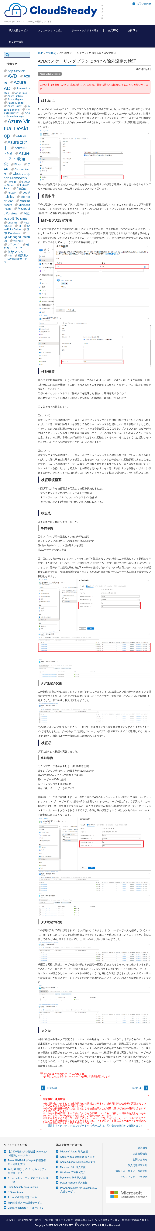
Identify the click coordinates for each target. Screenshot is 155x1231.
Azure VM (21, 136)
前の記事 (52, 1087)
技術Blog (132, 30)
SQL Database (16, 231)
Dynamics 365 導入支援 (73, 1177)
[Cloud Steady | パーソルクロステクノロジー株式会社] (51, 10)
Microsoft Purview (17, 211)
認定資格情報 (140, 1153)
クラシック (14, 244)
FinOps (21, 188)
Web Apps (18, 241)
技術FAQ (113, 30)
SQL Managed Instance (17, 237)
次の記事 (137, 1087)
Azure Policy (15, 106)
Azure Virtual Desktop (50, 74)
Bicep (17, 164)
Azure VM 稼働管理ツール (22, 1197)
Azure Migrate (15, 99)
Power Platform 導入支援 (74, 1182)
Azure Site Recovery (17, 111)
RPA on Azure (15, 1192)
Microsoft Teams (17, 215)
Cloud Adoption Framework (17, 176)
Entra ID (12, 182)
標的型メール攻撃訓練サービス (16, 259)
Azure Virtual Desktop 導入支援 (77, 1156)
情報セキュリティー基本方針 (131, 1171)
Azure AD (15, 85)
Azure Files (21, 93)
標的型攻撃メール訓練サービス (25, 1202)
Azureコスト (16, 145)
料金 (10, 255)
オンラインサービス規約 (133, 1177)
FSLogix (12, 192)
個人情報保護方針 (137, 1165)
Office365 (12, 222)
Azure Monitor (16, 102)
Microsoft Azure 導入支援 (74, 1151)
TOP (40, 53)
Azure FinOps (15, 96)
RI (20, 226)
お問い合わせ (140, 1159)
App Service (16, 71)
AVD (12, 76)
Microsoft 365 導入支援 (73, 1167)
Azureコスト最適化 (16, 159)
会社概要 (142, 1147)
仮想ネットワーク (16, 246)
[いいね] (41, 1073)
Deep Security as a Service (23, 1187)
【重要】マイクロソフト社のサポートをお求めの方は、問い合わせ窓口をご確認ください (94, 1125)
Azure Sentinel (17, 108)
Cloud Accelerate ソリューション (26, 1207)
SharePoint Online (17, 228)
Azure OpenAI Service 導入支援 (77, 1162)
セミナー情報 (16, 41)
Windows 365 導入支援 (72, 1172)
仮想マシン (16, 252)
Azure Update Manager (17, 115)
